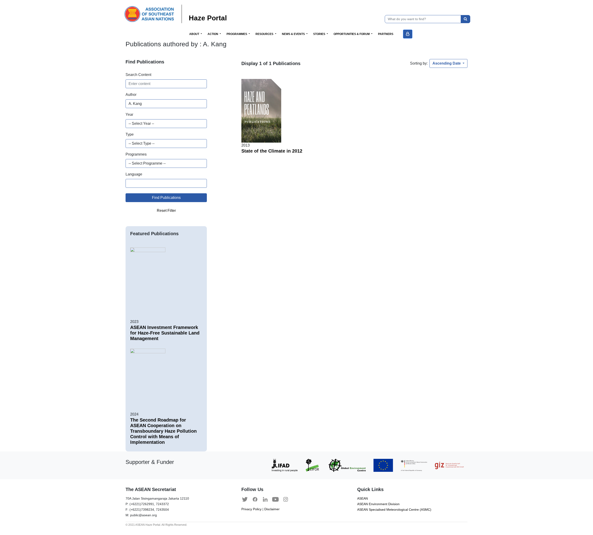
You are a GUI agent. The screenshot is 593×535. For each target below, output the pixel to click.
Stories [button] (319, 34)
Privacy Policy (251, 509)
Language (134, 174)
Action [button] (213, 34)
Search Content (138, 75)
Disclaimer (272, 509)
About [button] (194, 34)
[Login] (407, 34)
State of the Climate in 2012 (271, 150)
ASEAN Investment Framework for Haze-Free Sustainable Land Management (164, 333)
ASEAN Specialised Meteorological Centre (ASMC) (394, 509)
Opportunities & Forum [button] (352, 34)
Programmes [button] (237, 34)
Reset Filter (166, 211)
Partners (385, 34)
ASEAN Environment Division (378, 504)
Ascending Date (447, 63)
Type (130, 134)
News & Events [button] (294, 34)
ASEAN (362, 498)
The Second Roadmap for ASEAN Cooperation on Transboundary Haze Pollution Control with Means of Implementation (163, 431)
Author (131, 95)
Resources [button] (264, 34)
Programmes (136, 154)
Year (129, 114)
